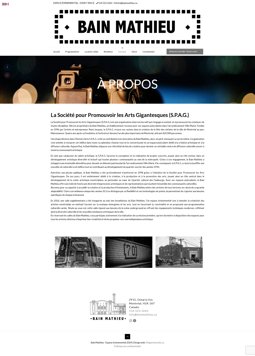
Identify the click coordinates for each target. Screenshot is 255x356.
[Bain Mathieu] (127, 27)
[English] (3, 3)
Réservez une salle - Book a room (183, 51)
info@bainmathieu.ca (126, 3)
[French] (7, 3)
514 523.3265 (105, 3)
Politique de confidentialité (127, 346)
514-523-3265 (138, 310)
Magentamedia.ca (155, 342)
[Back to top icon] (127, 336)
